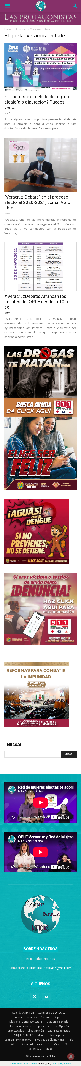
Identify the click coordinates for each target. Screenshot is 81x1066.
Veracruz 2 (60, 1044)
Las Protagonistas (59, 1030)
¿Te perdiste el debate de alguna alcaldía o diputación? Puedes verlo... (36, 102)
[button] (7, 6)
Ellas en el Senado (57, 1021)
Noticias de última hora (49, 1040)
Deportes (59, 1017)
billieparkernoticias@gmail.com (50, 968)
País (70, 1040)
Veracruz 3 (35, 1049)
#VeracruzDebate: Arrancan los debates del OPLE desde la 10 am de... (38, 302)
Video (49, 1049)
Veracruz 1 (43, 1044)
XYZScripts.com (62, 1063)
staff (7, 113)
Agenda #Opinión (23, 1012)
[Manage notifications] (70, 1056)
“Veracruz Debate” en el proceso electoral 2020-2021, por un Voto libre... (37, 202)
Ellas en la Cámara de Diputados (29, 1026)
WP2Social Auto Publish (23, 1063)
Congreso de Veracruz (51, 1012)
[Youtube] (46, 997)
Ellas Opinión (36, 1030)
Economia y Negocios (18, 1040)
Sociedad (27, 1044)
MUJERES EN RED (23, 1035)
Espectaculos (16, 1030)
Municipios (57, 1035)
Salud (14, 1044)
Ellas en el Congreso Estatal (26, 1021)
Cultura (45, 1017)
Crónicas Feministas (24, 1017)
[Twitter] (34, 997)
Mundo (42, 1035)
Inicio (7, 29)
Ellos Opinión (61, 1026)
